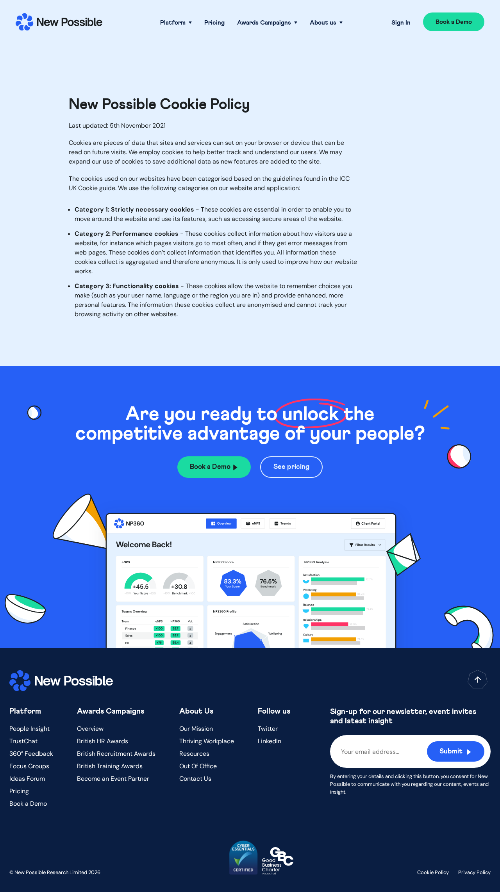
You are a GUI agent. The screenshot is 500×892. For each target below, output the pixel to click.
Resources (194, 754)
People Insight (29, 729)
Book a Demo (28, 803)
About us (323, 23)
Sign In (401, 23)
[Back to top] (478, 679)
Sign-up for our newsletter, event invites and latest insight (403, 716)
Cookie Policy (433, 872)
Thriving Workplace (206, 741)
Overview (90, 729)
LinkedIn (269, 741)
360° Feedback (31, 754)
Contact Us (195, 778)
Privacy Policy (474, 872)
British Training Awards (110, 766)
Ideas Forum (27, 778)
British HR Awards (102, 741)
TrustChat (23, 741)
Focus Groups (29, 766)
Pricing (214, 23)
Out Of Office (198, 766)
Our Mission (196, 729)
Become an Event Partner (113, 778)
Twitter (268, 729)
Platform (173, 23)
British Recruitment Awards (116, 754)
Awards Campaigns (264, 23)
